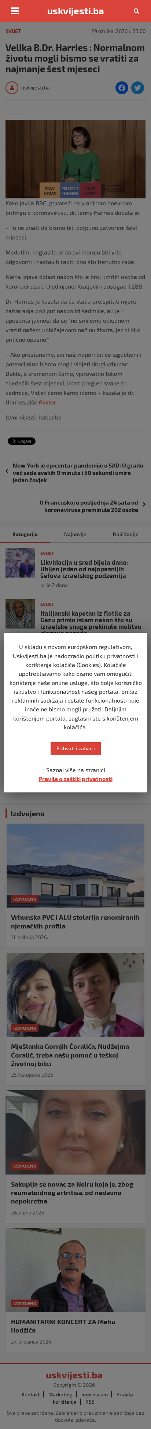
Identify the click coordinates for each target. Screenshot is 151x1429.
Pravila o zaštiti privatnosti (75, 778)
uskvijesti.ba (75, 10)
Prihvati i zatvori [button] (75, 748)
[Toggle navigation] (15, 11)
